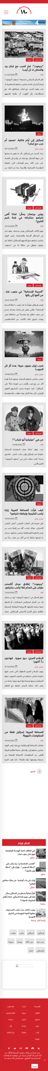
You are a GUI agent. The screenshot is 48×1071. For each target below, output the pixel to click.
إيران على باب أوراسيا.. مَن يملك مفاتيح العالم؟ (19, 881)
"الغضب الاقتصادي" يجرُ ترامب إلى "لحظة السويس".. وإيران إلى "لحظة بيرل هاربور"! (20, 866)
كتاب (37, 1032)
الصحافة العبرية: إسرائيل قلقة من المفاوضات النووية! (24, 733)
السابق (32, 771)
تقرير (29, 285)
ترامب (13, 933)
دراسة (42, 903)
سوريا (11, 942)
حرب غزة (40, 942)
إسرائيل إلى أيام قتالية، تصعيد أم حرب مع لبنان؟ (24, 141)
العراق (37, 1012)
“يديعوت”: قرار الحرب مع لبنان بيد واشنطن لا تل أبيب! (24, 67)
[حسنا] (44, 1060)
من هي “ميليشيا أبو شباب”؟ (27, 439)
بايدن (22, 933)
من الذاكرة (10, 1032)
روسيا (19, 942)
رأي (11, 1025)
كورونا (37, 1038)
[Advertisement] (24, 797)
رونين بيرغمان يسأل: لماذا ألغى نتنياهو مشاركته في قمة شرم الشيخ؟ (24, 217)
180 (41, 74)
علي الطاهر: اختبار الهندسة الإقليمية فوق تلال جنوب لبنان (20, 852)
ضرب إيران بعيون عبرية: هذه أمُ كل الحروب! (24, 367)
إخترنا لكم (38, 59)
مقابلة (24, 1032)
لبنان (31, 950)
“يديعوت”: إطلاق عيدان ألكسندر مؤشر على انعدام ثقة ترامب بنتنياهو (24, 585)
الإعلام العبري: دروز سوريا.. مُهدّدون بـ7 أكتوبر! (24, 659)
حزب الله (29, 942)
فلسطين (40, 950)
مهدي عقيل (39, 148)
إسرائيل (41, 933)
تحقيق (37, 1019)
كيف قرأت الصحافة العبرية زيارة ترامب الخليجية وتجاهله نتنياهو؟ (24, 511)
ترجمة (29, 59)
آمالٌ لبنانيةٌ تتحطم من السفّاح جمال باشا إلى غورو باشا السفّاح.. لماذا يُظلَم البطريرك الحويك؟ (19, 896)
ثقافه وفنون (10, 1012)
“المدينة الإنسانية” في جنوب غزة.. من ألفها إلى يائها (24, 293)
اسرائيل (31, 933)
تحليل (39, 133)
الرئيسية (37, 1006)
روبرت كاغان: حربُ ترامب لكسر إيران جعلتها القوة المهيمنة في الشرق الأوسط (20, 913)
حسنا (35, 1066)
